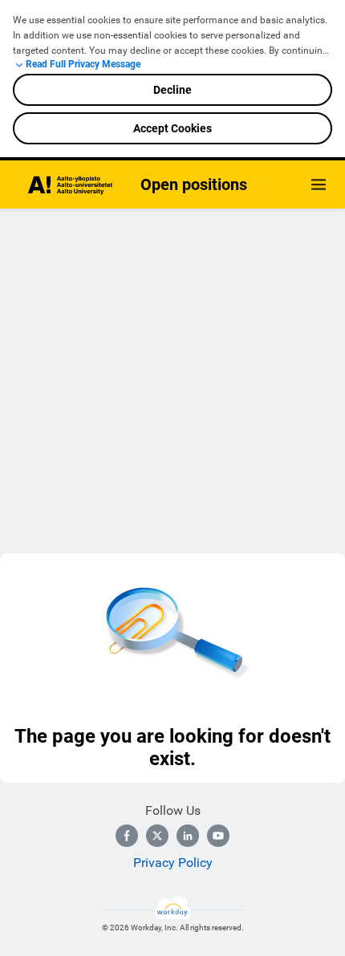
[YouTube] (218, 835)
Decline (172, 89)
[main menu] (318, 184)
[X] (157, 835)
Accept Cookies (172, 128)
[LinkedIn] (188, 835)
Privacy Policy (173, 862)
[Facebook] (127, 835)
